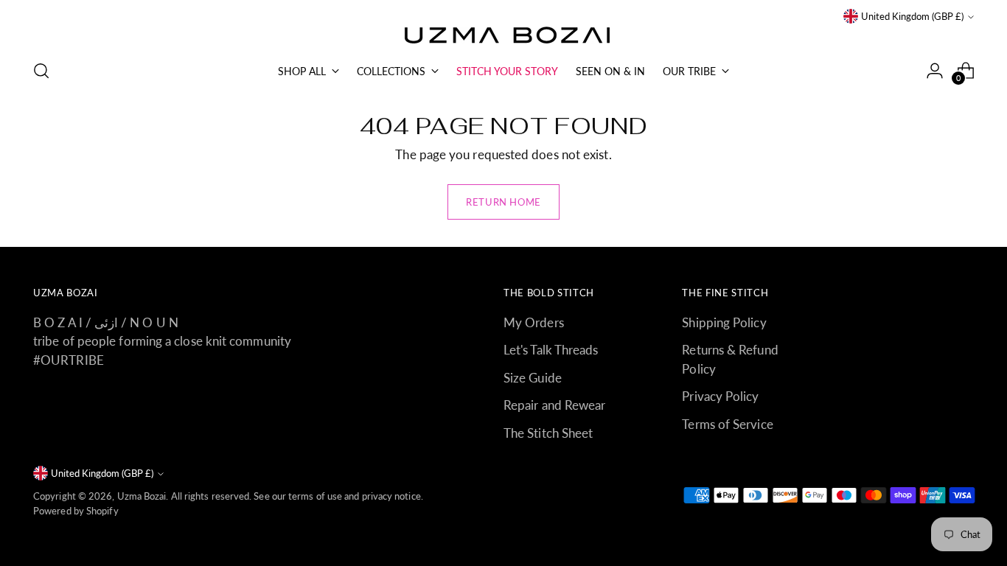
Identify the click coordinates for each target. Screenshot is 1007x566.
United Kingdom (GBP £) (912, 16)
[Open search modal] (41, 70)
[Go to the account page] (934, 70)
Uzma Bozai (142, 496)
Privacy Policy (720, 396)
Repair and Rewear (554, 405)
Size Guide (532, 377)
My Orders (533, 322)
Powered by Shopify (76, 511)
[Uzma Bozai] (503, 36)
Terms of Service (727, 424)
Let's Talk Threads (551, 349)
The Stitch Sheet (548, 433)
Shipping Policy (724, 322)
